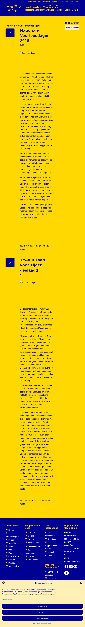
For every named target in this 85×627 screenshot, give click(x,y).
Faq (10, 553)
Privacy (11, 563)
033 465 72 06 (72, 548)
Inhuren (11, 540)
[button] (82, 583)
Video (11, 546)
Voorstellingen (12, 537)
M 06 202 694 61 (75, 1)
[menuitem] (32, 1)
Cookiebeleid (36, 623)
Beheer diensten (7, 599)
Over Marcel (46, 1)
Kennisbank (53, 539)
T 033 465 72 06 (63, 1)
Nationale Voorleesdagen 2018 (35, 35)
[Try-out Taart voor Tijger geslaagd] (10, 262)
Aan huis (32, 532)
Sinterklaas (33, 560)
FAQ (39, 1)
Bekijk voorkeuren (42, 618)
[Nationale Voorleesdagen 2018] (10, 32)
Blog (10, 550)
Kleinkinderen (33, 542)
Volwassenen (33, 547)
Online (31, 556)
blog (22, 45)
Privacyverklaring (46, 623)
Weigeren (42, 612)
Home (11, 530)
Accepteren (42, 606)
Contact (54, 1)
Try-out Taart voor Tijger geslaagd (32, 265)
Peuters (31, 539)
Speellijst (12, 543)
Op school (32, 536)
